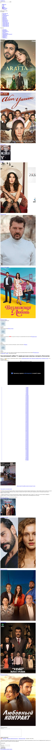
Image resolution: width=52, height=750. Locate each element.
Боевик (4, 17)
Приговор (33, 358)
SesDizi (4, 29)
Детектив (4, 16)
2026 (3, 6)
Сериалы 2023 (5, 23)
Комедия (4, 18)
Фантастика (5, 21)
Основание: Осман (45, 358)
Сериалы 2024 (5, 24)
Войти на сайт (3, 748)
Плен (30, 358)
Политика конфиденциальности (12, 738)
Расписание (5, 8)
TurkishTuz (4, 37)
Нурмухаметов (5, 33)
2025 (3, 5)
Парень (26, 344)
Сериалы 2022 (5, 22)
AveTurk (4, 32)
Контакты (4, 738)
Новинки (4, 9)
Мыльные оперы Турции (7, 34)
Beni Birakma (5, 30)
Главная (4, 4)
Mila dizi (4, 36)
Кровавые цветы (38, 358)
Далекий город (34, 336)
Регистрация (2, 749)
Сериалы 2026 (5, 26)
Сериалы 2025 (5, 25)
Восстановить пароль (8, 749)
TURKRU (2, 0)
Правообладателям (22, 738)
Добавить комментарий (4, 737)
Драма (4, 14)
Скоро (4, 7)
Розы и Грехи (11, 328)
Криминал (4, 19)
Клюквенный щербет (25, 358)
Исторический (5, 15)
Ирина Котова (5, 31)
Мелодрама (5, 13)
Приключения (5, 20)
